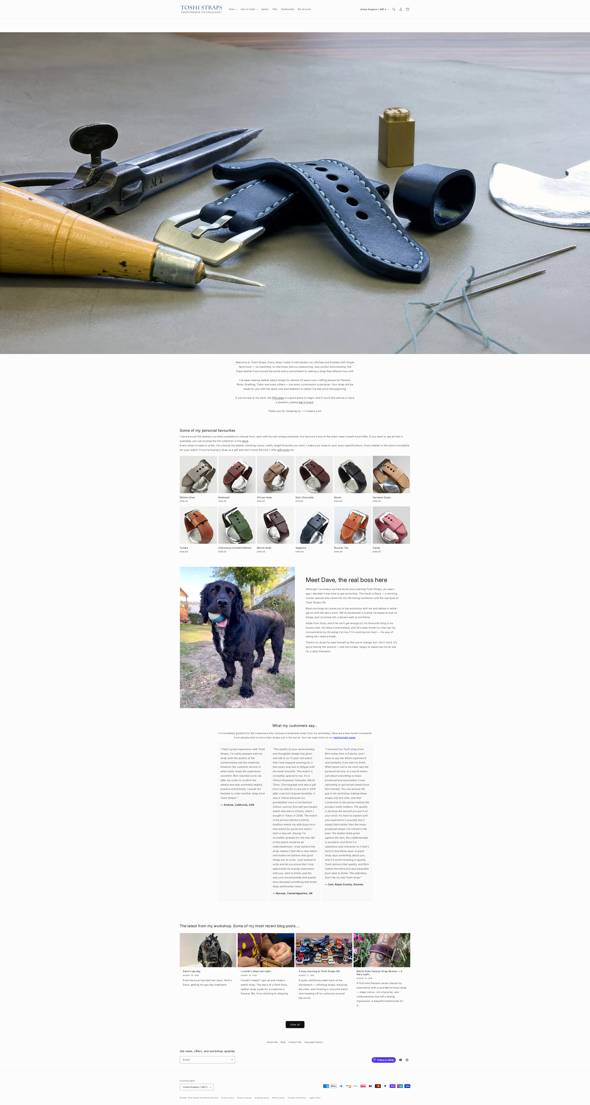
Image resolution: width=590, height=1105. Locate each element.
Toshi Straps (193, 1098)
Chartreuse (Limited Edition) (235, 547)
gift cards (283, 449)
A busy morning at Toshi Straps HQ (319, 971)
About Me (272, 1042)
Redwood (223, 497)
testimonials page (344, 737)
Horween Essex (382, 497)
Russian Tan (341, 547)
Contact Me (295, 1042)
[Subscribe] (231, 1059)
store (245, 440)
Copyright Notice (313, 1042)
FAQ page (278, 397)
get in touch (306, 402)
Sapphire (301, 547)
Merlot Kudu (264, 547)
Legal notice (314, 1098)
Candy (376, 547)
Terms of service (244, 1098)
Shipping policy (262, 1098)
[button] (233, 9)
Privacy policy (227, 1098)
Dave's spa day (191, 971)
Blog (283, 1042)
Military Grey (187, 497)
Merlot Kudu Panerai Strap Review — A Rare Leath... (379, 973)
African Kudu (264, 497)
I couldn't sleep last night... (257, 971)
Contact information (297, 1098)
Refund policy (278, 1098)
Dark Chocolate (305, 497)
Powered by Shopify (209, 1098)
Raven (337, 497)
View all (295, 1024)
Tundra (184, 547)
